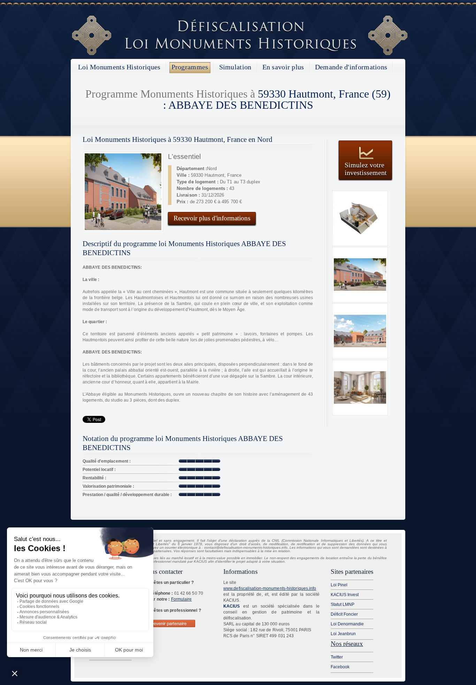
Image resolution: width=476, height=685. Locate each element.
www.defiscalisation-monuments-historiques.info (269, 588)
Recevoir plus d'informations (212, 218)
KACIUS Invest (345, 594)
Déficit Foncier (344, 614)
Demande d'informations (351, 67)
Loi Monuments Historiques (119, 67)
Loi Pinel (339, 585)
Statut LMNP (342, 604)
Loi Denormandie (347, 624)
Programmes (189, 67)
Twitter (337, 657)
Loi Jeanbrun (343, 633)
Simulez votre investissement (366, 168)
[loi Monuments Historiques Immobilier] (239, 54)
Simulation (235, 67)
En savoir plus (283, 67)
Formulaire (181, 599)
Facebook (340, 666)
